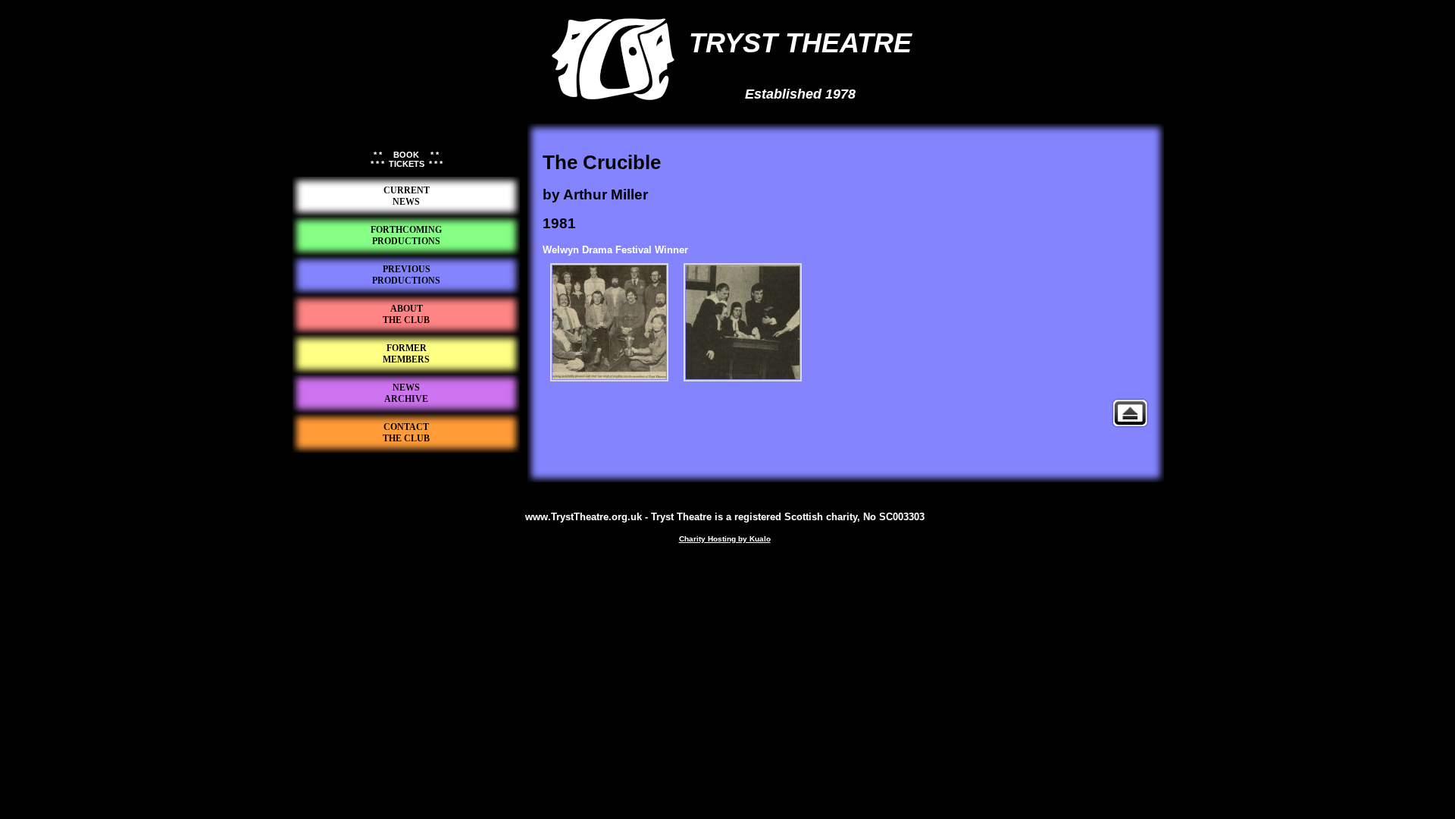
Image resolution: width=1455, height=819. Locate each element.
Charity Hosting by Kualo (725, 539)
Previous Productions (1130, 413)
